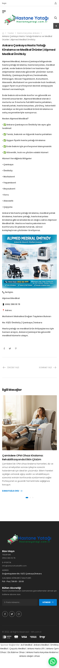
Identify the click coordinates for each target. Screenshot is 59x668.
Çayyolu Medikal (17, 648)
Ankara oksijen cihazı (29, 656)
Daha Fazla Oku (10, 491)
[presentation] (27, 497)
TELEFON (6, 555)
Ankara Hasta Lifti (36, 648)
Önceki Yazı (13, 367)
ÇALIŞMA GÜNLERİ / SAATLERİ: (16, 578)
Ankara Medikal (41, 644)
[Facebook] (4, 348)
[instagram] (19, 614)
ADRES (5, 570)
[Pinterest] (16, 348)
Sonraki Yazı (45, 367)
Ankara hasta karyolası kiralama (42, 652)
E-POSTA (6, 562)
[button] (52, 661)
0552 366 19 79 (8, 558)
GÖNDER (46, 602)
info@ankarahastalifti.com (14, 565)
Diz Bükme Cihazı (16, 652)
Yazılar (10, 33)
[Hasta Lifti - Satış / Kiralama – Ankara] (27, 19)
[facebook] (5, 614)
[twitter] (12, 614)
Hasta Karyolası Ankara (28, 33)
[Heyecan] (10, 348)
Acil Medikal (26, 644)
